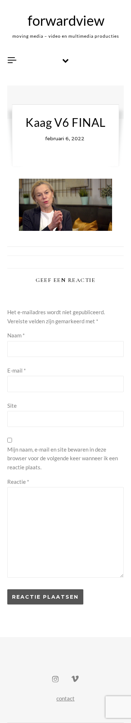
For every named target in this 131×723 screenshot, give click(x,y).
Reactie (18, 481)
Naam (16, 335)
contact (65, 698)
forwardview (66, 20)
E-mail (16, 370)
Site (12, 405)
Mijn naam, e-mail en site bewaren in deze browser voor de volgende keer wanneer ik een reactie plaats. (62, 458)
